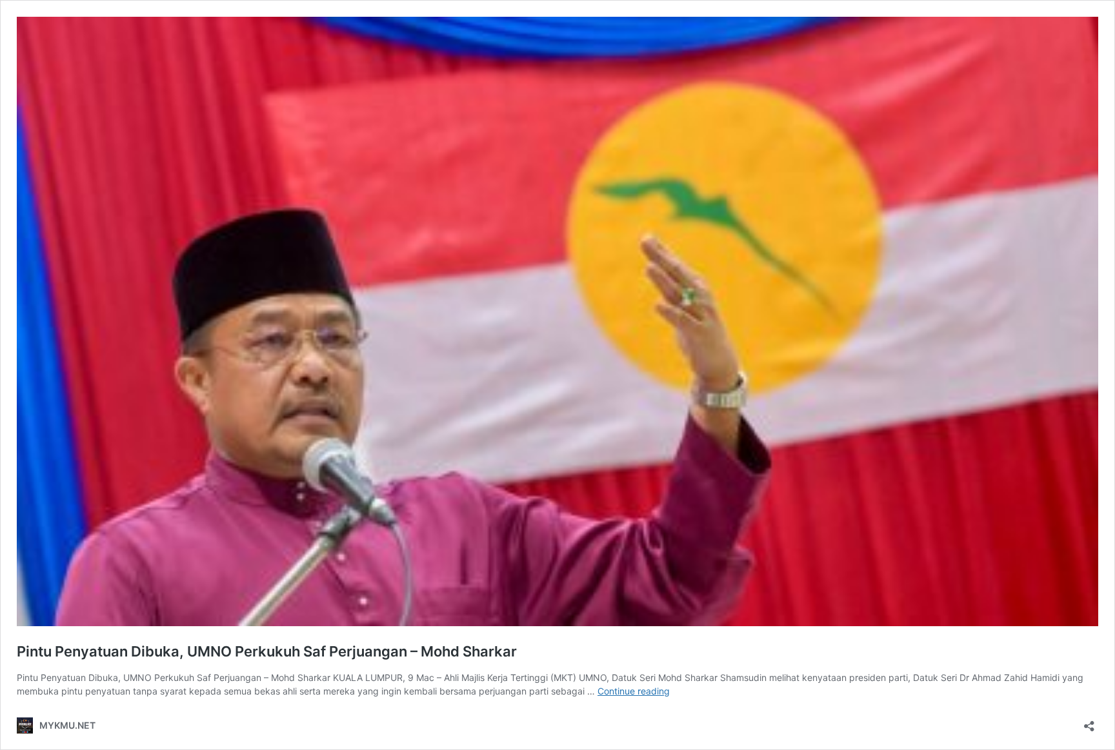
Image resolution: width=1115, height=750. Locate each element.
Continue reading (634, 691)
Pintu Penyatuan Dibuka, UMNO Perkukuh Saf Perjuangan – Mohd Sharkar (267, 651)
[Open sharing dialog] (1089, 722)
